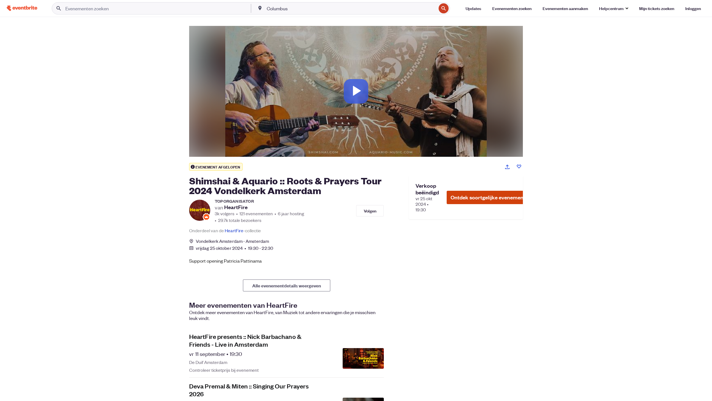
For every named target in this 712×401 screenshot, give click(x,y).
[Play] (356, 91)
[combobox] (351, 8)
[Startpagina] (22, 8)
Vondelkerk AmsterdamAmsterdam (232, 241)
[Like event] (519, 166)
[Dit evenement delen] (507, 166)
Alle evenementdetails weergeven (286, 285)
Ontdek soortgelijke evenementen (491, 197)
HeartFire (236, 207)
